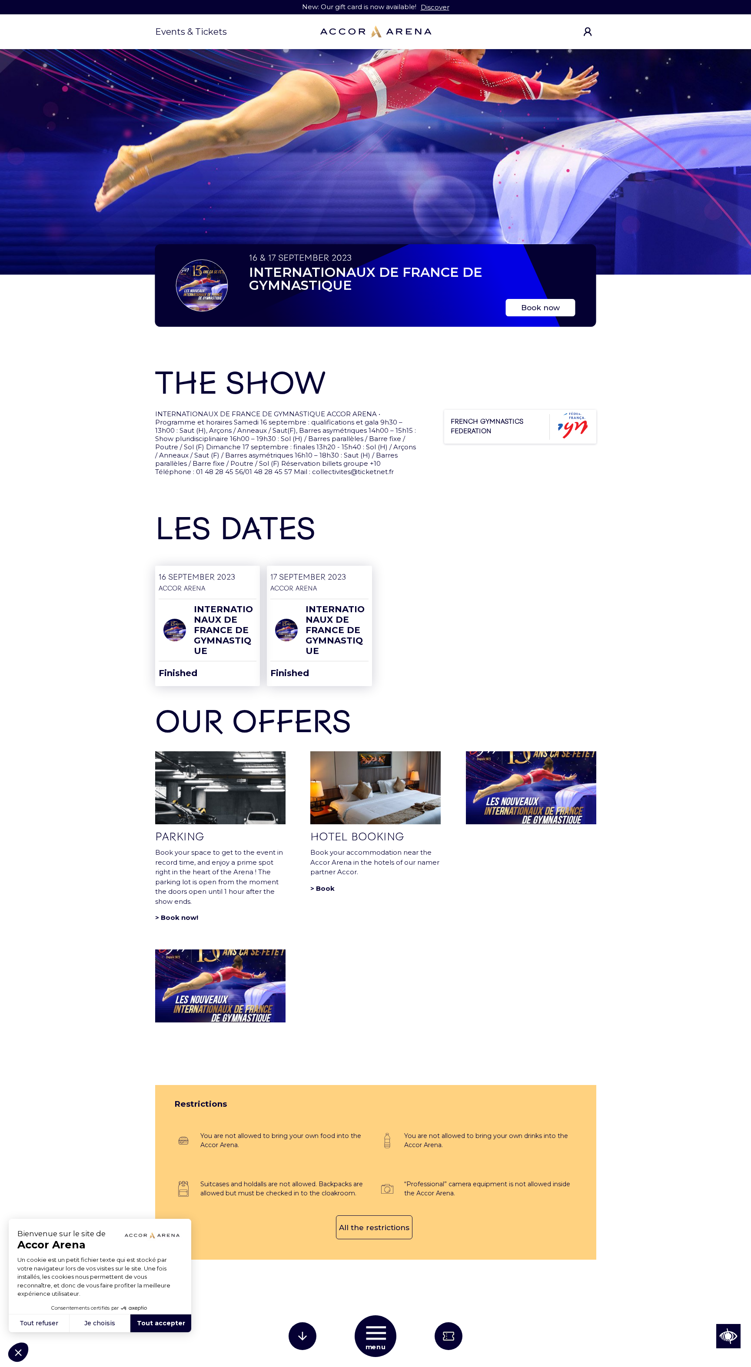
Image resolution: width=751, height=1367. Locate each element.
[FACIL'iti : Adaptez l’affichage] (728, 1336)
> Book (322, 888)
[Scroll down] (302, 1336)
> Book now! (176, 917)
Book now (540, 307)
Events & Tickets (191, 32)
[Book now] (448, 1336)
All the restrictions (374, 1227)
